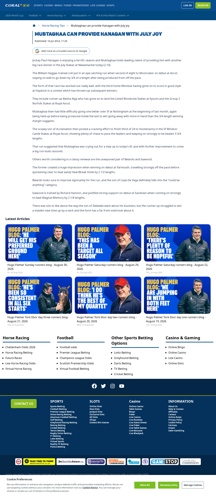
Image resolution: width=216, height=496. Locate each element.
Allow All (145, 485)
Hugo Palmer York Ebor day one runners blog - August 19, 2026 (176, 319)
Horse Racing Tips (53, 25)
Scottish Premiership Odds (77, 363)
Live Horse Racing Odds (20, 363)
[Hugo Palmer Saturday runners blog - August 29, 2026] (108, 242)
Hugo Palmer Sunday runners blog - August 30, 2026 (37, 267)
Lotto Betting (122, 352)
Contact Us (23, 404)
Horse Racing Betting (18, 352)
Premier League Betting (75, 352)
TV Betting (120, 369)
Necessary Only (168, 485)
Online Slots (176, 363)
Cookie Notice (90, 487)
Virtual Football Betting (74, 369)
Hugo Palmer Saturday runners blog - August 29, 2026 (108, 267)
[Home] (34, 25)
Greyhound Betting (126, 358)
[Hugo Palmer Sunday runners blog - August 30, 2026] (38, 242)
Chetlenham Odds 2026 (20, 347)
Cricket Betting (123, 374)
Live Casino (175, 358)
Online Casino (177, 352)
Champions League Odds (76, 358)
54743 (145, 474)
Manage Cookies (193, 485)
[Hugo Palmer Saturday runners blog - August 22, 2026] (177, 242)
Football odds (68, 347)
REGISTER (202, 5)
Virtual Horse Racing (18, 369)
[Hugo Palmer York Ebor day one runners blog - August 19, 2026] (177, 295)
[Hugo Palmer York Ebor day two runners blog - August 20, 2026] (108, 295)
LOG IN (187, 5)
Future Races (13, 358)
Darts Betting (122, 363)
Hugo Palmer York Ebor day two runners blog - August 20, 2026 (107, 319)
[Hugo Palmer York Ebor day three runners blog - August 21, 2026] (38, 295)
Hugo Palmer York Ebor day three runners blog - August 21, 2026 (38, 319)
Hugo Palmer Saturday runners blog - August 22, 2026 (177, 267)
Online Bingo (176, 347)
